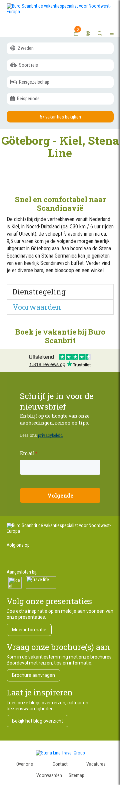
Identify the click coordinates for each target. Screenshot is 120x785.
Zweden (25, 48)
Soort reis (28, 65)
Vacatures (96, 764)
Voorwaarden (49, 775)
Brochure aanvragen (33, 675)
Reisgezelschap (33, 82)
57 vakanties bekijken (60, 117)
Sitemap (76, 775)
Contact (60, 764)
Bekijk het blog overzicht (37, 721)
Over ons (24, 764)
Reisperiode (28, 99)
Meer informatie (29, 629)
